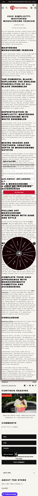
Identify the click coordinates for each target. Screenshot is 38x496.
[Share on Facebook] (25, 385)
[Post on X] (27, 385)
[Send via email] (33, 385)
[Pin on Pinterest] (30, 385)
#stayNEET (5, 488)
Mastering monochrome (9, 385)
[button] (36, 385)
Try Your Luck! (19, 192)
